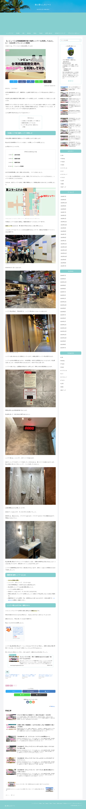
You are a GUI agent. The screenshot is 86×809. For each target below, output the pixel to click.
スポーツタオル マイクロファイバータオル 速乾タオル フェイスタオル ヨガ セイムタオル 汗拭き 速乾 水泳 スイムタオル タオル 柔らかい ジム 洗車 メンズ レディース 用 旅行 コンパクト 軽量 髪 (18, 631)
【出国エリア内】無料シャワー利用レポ (31, 120)
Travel (8, 685)
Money (47, 803)
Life (43, 803)
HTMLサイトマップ (67, 803)
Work (51, 803)
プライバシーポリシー (77, 803)
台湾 (11, 685)
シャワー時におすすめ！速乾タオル (30, 124)
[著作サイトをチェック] (27, 702)
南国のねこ (71, 57)
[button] (47, 81)
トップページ (35, 803)
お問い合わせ (59, 803)
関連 (24, 126)
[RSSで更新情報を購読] (33, 702)
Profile (40, 803)
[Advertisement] (43, 22)
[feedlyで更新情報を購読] (30, 702)
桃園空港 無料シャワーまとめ (28, 122)
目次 (29, 118)
